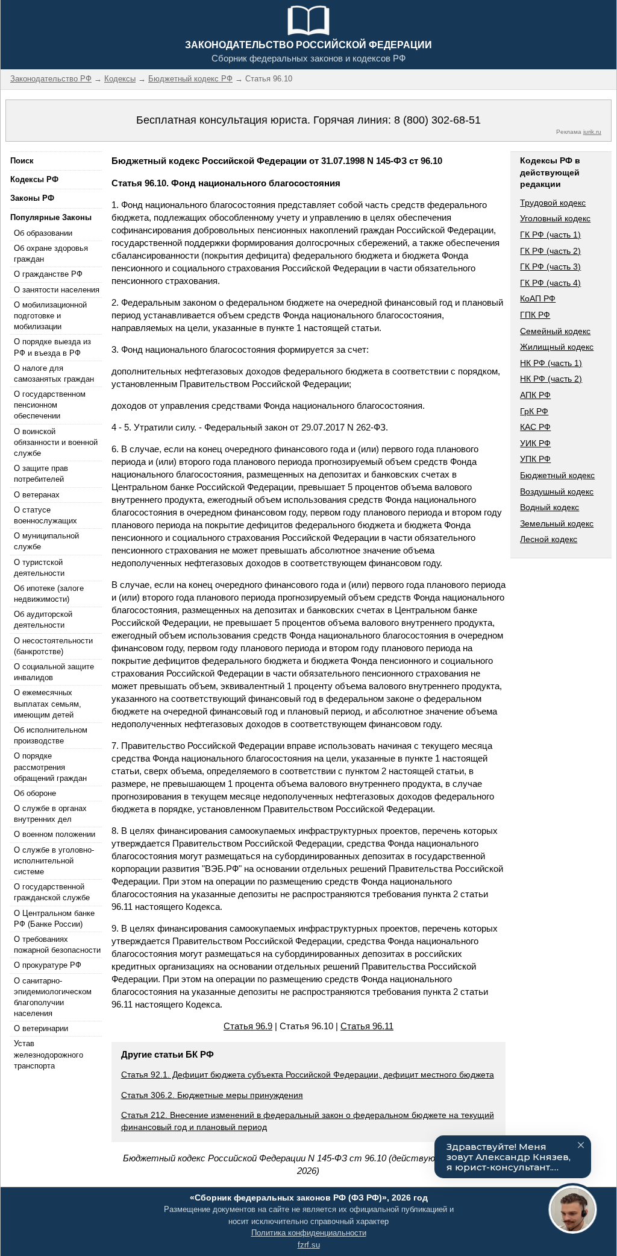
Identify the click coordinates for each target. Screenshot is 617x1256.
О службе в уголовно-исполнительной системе (54, 860)
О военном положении (54, 834)
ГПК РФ (535, 315)
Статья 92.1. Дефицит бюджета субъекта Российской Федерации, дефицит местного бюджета (307, 1074)
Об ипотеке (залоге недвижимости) (49, 594)
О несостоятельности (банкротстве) (53, 646)
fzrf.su (309, 1244)
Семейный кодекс (555, 331)
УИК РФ (535, 443)
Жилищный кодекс (557, 347)
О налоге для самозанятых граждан (54, 373)
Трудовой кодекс (553, 202)
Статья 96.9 (248, 1026)
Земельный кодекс (557, 523)
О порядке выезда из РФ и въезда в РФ (52, 347)
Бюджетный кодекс (557, 475)
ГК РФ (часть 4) (550, 283)
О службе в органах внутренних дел (50, 814)
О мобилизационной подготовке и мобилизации (50, 315)
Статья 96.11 (366, 1026)
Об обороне (35, 793)
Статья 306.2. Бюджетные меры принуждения (212, 1095)
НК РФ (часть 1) (551, 363)
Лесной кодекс (548, 539)
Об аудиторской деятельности (43, 620)
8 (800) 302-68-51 (437, 120)
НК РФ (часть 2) (551, 378)
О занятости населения (56, 289)
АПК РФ (535, 395)
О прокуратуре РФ (47, 965)
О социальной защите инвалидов (54, 672)
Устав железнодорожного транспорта (48, 1054)
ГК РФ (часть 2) (550, 251)
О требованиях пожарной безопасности (57, 945)
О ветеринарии (41, 1028)
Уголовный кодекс (555, 218)
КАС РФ (535, 427)
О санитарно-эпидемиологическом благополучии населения (53, 997)
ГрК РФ (534, 411)
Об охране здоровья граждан (51, 254)
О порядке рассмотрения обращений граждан (50, 766)
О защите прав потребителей (41, 474)
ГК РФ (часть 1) (550, 234)
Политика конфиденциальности (308, 1232)
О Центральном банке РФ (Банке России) (54, 919)
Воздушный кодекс (557, 491)
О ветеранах (37, 494)
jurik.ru (592, 131)
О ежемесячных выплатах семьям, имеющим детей (47, 703)
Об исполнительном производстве (50, 735)
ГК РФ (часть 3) (550, 266)
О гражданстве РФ (48, 274)
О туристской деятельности (39, 568)
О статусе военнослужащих (45, 515)
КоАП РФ (538, 298)
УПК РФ (535, 459)
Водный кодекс (549, 507)
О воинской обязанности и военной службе (56, 442)
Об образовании (43, 233)
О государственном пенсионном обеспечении (50, 405)
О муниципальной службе (46, 541)
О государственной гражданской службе (52, 892)
